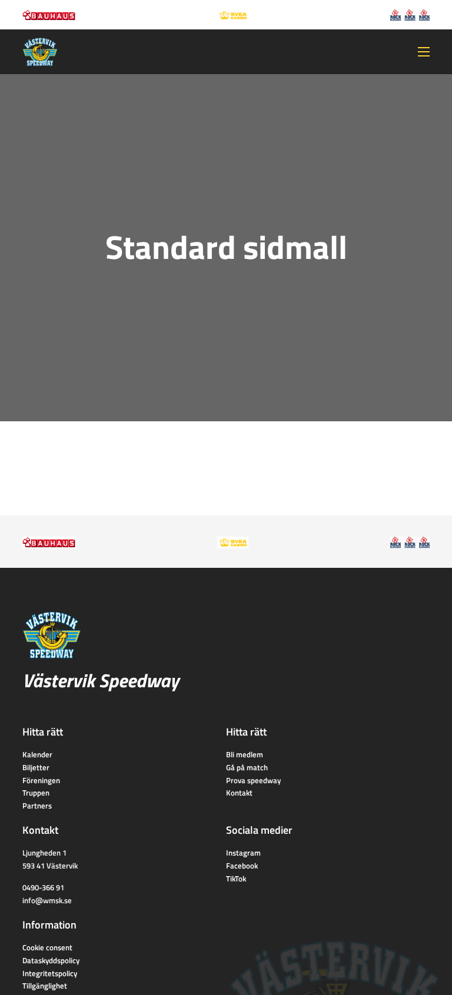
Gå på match (247, 767)
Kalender (37, 754)
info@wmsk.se (47, 900)
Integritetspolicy (49, 973)
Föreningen (41, 780)
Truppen (35, 792)
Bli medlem (244, 754)
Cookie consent (47, 947)
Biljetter (35, 767)
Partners (37, 805)
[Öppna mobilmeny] (424, 51)
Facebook (242, 865)
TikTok (236, 878)
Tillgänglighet (44, 985)
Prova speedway (253, 780)
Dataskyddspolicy (50, 960)
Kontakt (239, 792)
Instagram (243, 852)
